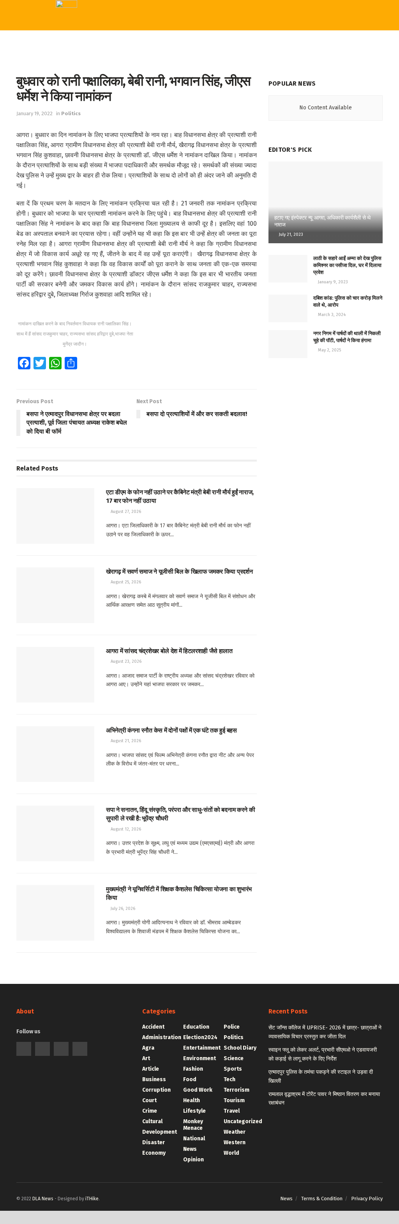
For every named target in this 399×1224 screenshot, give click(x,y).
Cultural (143, 136)
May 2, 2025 (329, 350)
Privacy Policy (367, 1198)
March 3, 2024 (331, 314)
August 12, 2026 (125, 829)
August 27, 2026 (125, 511)
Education (148, 220)
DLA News (42, 1198)
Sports (143, 188)
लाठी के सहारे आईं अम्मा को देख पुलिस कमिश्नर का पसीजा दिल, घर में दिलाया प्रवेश (347, 265)
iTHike (92, 1198)
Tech (139, 172)
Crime (139, 152)
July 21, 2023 (290, 234)
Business (144, 75)
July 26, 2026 (122, 908)
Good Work (147, 105)
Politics (71, 113)
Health (143, 236)
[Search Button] (235, 15)
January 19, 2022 (34, 113)
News (286, 1198)
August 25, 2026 (125, 582)
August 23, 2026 (125, 661)
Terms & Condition (322, 1198)
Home (141, 44)
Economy (144, 90)
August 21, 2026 (125, 740)
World (142, 252)
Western (145, 204)
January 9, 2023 (332, 281)
